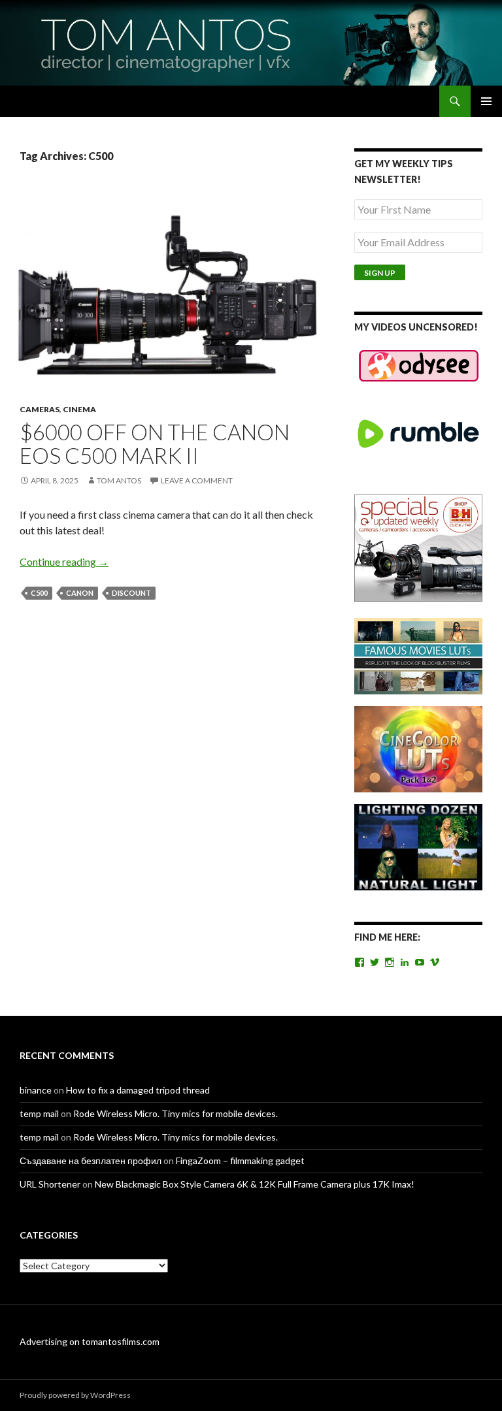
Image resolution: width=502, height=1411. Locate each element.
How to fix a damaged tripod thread (138, 1089)
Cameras (39, 409)
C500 (39, 593)
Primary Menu (486, 101)
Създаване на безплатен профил (90, 1160)
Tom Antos (119, 480)
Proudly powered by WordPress (75, 1395)
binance (36, 1089)
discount (131, 593)
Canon (79, 593)
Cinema (79, 409)
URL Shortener (50, 1184)
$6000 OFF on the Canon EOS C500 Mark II (155, 443)
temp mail (39, 1113)
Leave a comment (197, 480)
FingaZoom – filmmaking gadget (240, 1160)
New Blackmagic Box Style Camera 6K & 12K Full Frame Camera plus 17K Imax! (254, 1184)
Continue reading (64, 561)
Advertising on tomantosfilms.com (89, 1341)
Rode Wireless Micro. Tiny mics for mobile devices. (175, 1113)
